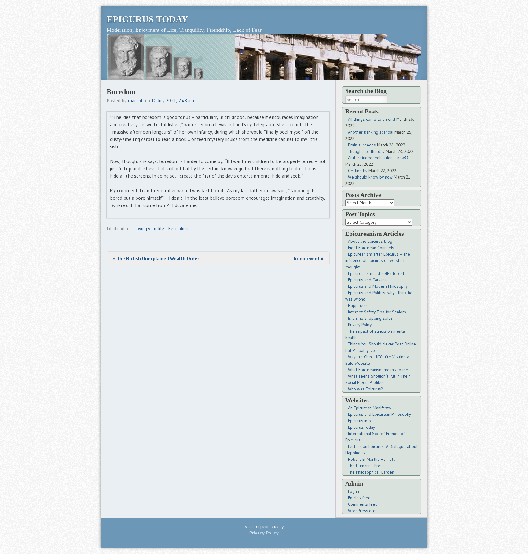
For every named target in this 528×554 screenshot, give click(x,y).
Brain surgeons (362, 145)
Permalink (178, 228)
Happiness (358, 305)
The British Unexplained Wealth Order (156, 258)
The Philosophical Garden (371, 472)
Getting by (357, 170)
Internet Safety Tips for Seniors (377, 312)
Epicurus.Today (361, 427)
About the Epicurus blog (370, 241)
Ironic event (308, 258)
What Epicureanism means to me (378, 369)
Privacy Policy (360, 324)
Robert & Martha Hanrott (371, 459)
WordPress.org (362, 510)
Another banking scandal (370, 132)
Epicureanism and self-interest (376, 273)
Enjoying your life (147, 228)
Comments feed (363, 504)
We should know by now (370, 177)
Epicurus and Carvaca (367, 280)
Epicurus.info (359, 420)
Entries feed (359, 497)
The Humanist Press (366, 465)
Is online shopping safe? (370, 318)
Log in (353, 491)
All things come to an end (371, 119)
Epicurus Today (147, 19)
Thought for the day (366, 151)
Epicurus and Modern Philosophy (378, 286)
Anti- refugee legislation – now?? (378, 158)
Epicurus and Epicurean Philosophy (379, 414)
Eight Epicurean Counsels (371, 247)
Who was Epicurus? (365, 389)
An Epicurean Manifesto (369, 408)
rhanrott (136, 100)
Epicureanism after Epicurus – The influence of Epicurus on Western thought (377, 260)
